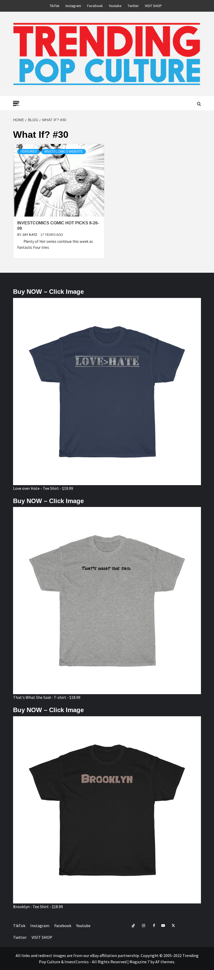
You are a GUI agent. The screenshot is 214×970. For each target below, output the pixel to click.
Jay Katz (30, 235)
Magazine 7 (139, 961)
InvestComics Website (63, 151)
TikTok (55, 5)
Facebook (95, 5)
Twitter (133, 5)
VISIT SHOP (153, 5)
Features (28, 151)
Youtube (115, 5)
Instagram (73, 5)
